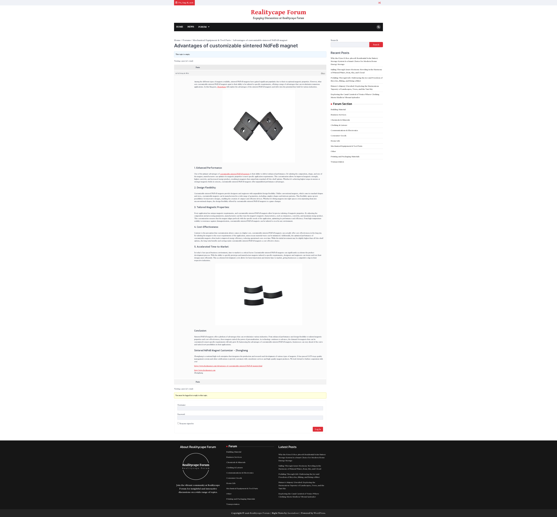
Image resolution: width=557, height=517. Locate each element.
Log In (318, 429)
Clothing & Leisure (339, 125)
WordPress (319, 513)
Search (334, 40)
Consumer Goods (338, 135)
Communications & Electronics (344, 130)
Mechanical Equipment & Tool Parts (346, 146)
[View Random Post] (379, 2)
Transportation (337, 162)
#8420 (323, 73)
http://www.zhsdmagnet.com (204, 370)
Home (179, 26)
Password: (181, 414)
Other (333, 151)
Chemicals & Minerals (340, 120)
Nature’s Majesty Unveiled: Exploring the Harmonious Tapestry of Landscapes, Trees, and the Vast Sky (301, 485)
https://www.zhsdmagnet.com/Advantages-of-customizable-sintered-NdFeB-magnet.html (228, 366)
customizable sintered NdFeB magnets (235, 174)
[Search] (378, 27)
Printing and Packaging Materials (345, 156)
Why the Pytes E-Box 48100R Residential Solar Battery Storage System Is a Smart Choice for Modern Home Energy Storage (354, 61)
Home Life (335, 141)
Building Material (338, 109)
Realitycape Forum (278, 12)
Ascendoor (293, 513)
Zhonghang (221, 87)
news (190, 26)
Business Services (338, 114)
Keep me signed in (187, 423)
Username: (181, 405)
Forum (202, 27)
